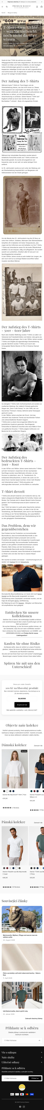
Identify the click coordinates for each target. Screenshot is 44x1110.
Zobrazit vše (38, 745)
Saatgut (12, 562)
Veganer (21, 603)
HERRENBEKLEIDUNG (13, 633)
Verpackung (25, 562)
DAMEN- (36, 631)
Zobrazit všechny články (33, 1018)
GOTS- (17, 601)
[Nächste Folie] (40, 781)
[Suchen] (7, 6)
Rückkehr (24, 651)
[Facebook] (20, 1107)
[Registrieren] (39, 1040)
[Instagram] (24, 1107)
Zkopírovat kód (22, 705)
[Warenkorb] (41, 6)
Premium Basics (24, 1102)
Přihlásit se (35, 1078)
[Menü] (2, 6)
